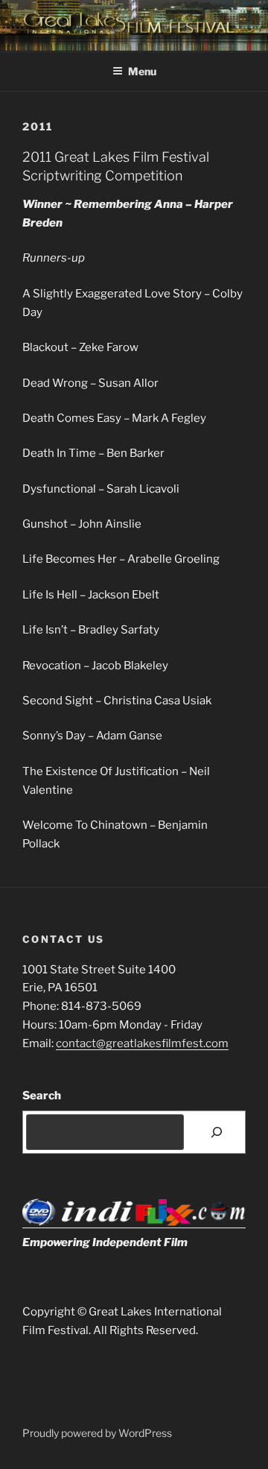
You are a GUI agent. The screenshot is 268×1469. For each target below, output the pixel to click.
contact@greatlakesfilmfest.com (142, 1043)
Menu (142, 71)
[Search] (216, 1132)
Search (41, 1095)
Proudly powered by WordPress (97, 1433)
